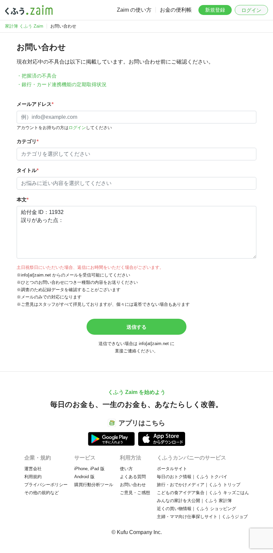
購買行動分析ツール (93, 484)
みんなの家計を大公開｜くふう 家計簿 (194, 500)
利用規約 (33, 476)
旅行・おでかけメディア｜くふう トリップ (198, 484)
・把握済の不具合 (37, 76)
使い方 (126, 468)
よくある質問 (133, 476)
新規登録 (215, 10)
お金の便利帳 (176, 10)
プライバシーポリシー (46, 484)
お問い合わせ (133, 484)
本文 (23, 199)
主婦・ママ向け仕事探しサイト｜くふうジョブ (202, 516)
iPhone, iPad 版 (89, 468)
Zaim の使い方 (134, 10)
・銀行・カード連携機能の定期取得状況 (62, 84)
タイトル (28, 170)
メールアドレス (35, 104)
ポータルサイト (172, 468)
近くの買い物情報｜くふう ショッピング (196, 508)
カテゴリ (28, 141)
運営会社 (33, 468)
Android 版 (84, 476)
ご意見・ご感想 (135, 492)
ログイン (251, 10)
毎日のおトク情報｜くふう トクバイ (192, 476)
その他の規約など (41, 492)
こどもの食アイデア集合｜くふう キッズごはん (203, 492)
